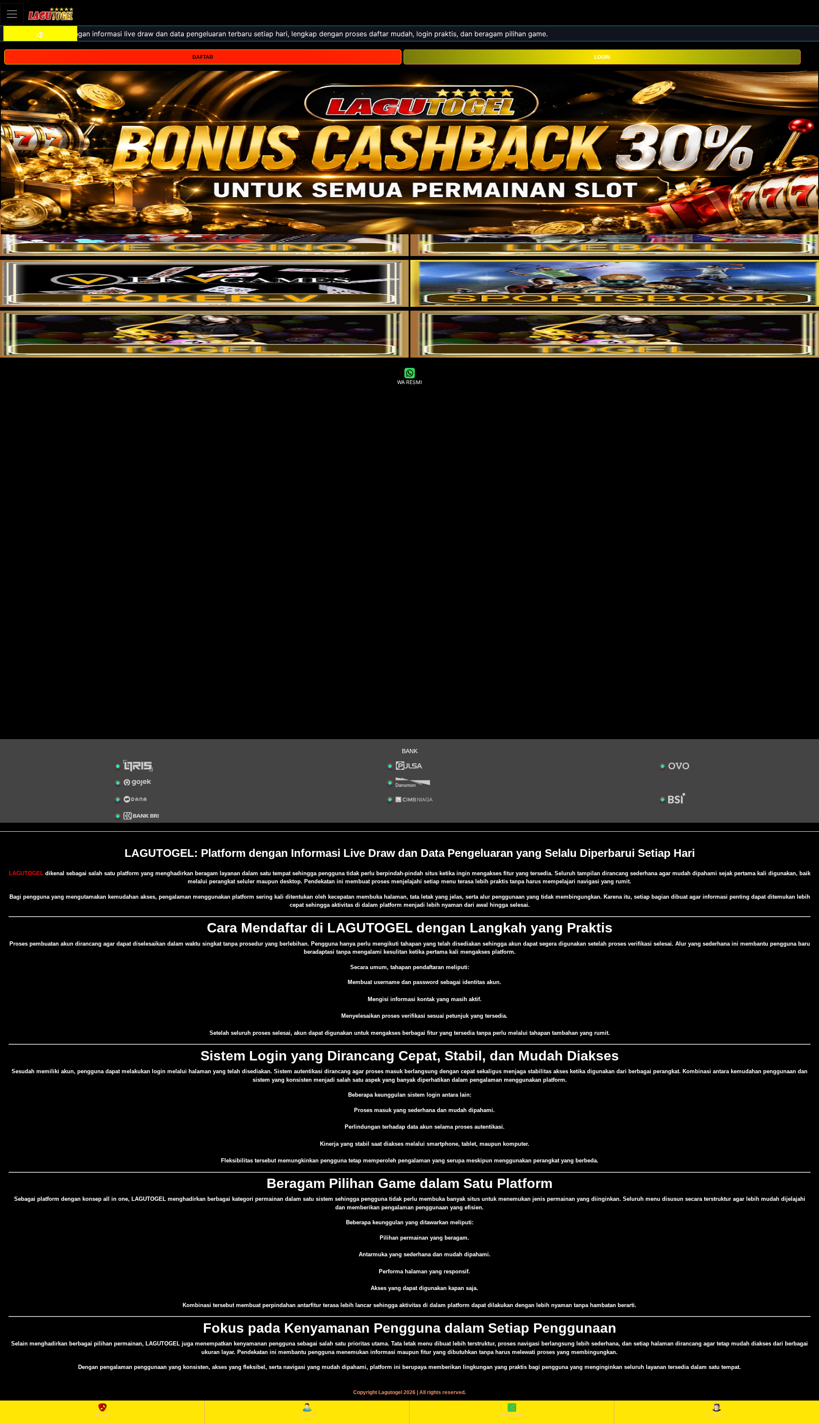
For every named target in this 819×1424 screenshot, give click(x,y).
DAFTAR (202, 57)
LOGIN (602, 57)
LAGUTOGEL (26, 873)
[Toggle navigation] (12, 13)
